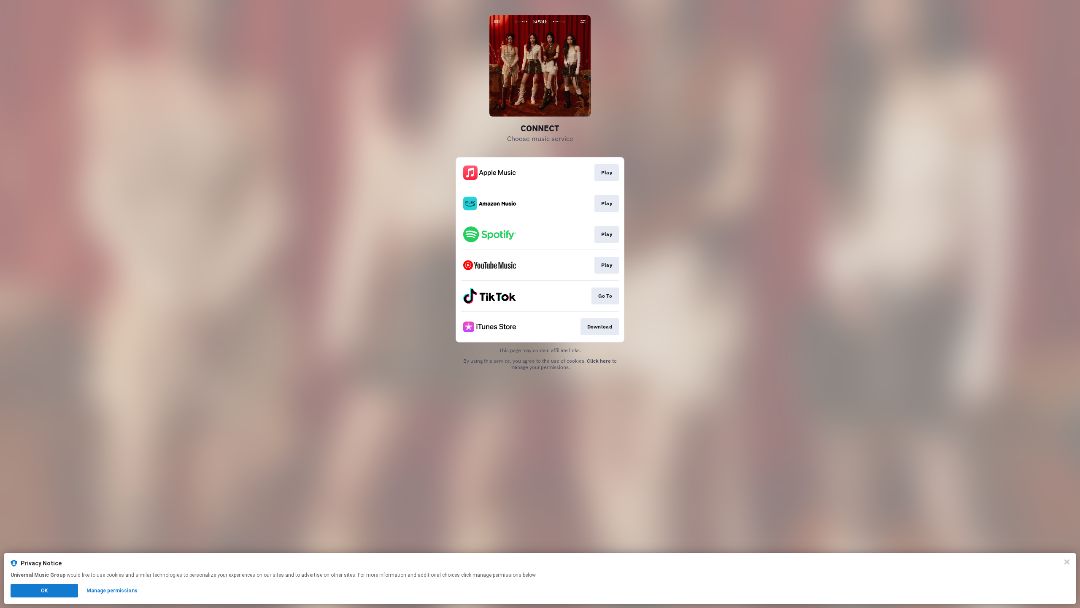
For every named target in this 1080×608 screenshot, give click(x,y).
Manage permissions (112, 591)
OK (44, 591)
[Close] (1067, 562)
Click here (599, 361)
